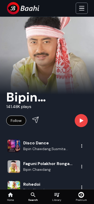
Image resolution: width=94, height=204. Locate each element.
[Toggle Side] (82, 8)
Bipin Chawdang (37, 169)
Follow (16, 120)
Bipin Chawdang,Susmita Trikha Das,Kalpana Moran (45, 149)
